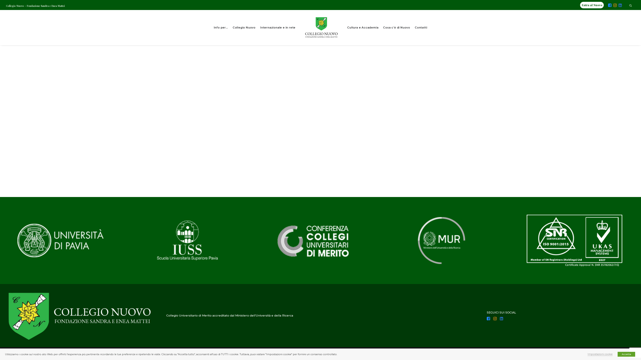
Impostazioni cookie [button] (600, 354)
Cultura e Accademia (362, 27)
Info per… (221, 27)
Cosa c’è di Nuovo (396, 27)
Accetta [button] (626, 354)
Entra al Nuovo (592, 5)
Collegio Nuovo (244, 27)
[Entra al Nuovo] (605, 5)
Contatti (421, 27)
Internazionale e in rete (277, 27)
